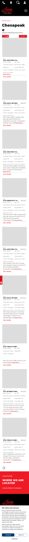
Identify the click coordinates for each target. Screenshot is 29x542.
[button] (25, 2)
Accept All (8, 535)
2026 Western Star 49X (12, 60)
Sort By (22, 36)
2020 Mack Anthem (10, 103)
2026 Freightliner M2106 (12, 346)
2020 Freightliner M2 (11, 440)
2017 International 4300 (12, 391)
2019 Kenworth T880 (11, 200)
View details (7, 76)
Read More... (7, 74)
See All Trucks (6, 20)
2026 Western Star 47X (12, 152)
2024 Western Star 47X (12, 249)
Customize (14, 538)
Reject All (21, 535)
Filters (6, 36)
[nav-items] (4, 2)
